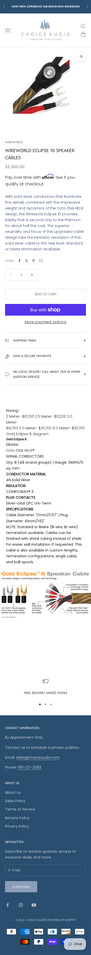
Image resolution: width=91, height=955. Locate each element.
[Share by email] (41, 261)
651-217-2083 (29, 767)
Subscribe (21, 886)
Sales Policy (15, 800)
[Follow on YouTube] (33, 905)
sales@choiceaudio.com (38, 757)
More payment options (45, 322)
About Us (13, 792)
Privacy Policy (17, 826)
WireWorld (14, 142)
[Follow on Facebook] (7, 905)
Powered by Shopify (61, 920)
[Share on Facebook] (19, 261)
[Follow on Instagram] (20, 905)
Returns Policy (17, 817)
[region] (45, 686)
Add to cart (46, 294)
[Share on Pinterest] (34, 261)
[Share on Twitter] (27, 261)
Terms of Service (20, 809)
